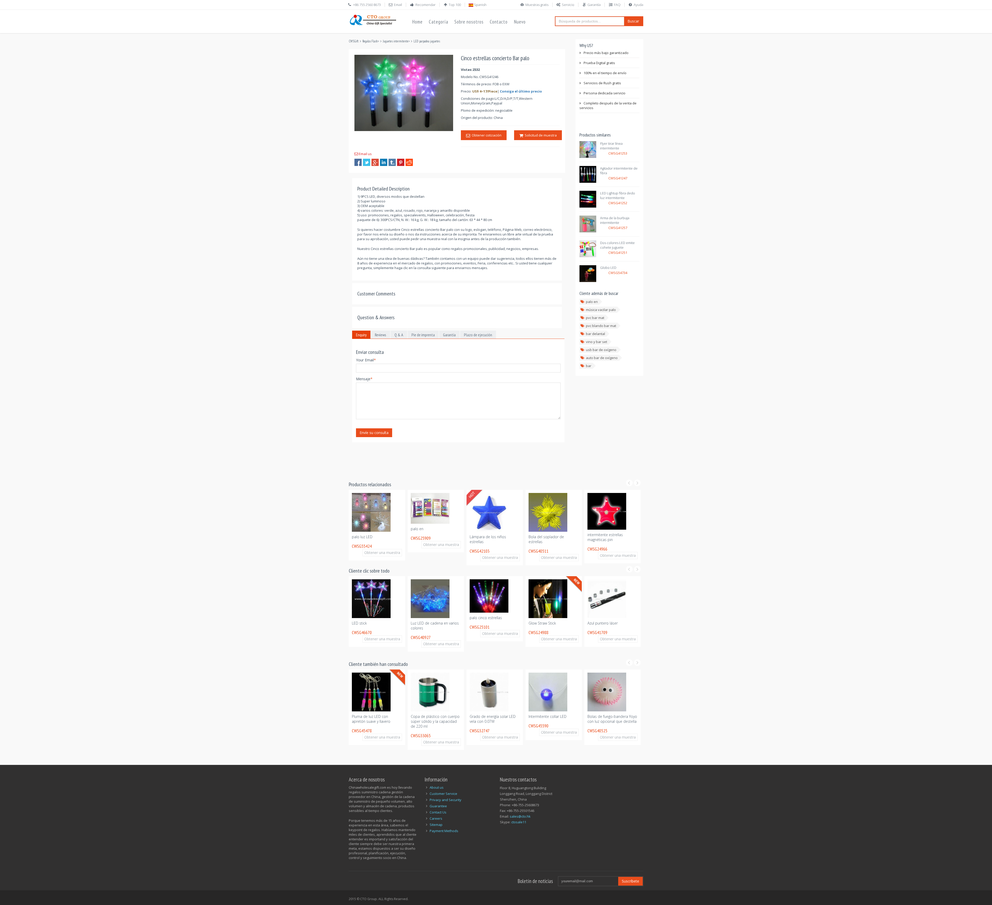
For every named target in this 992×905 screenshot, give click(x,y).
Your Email (366, 360)
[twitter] (366, 162)
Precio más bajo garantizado (606, 52)
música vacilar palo (601, 309)
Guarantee (438, 806)
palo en (592, 301)
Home (417, 22)
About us (437, 787)
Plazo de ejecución (478, 334)
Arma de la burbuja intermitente (614, 220)
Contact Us (438, 812)
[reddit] (409, 162)
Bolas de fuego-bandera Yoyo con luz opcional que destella (553, 719)
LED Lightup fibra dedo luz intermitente (617, 195)
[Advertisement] (443, 458)
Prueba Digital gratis (599, 62)
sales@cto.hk (520, 816)
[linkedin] (383, 162)
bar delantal (595, 333)
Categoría (438, 22)
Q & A (398, 334)
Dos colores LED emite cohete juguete (617, 245)
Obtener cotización (485, 135)
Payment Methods (444, 830)
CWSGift (354, 41)
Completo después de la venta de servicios (608, 105)
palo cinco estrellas (427, 617)
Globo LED (608, 267)
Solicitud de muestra (540, 135)
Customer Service (443, 793)
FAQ (617, 4)
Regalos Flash (370, 41)
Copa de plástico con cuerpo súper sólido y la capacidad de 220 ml (376, 721)
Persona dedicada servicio (604, 93)
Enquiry (361, 334)
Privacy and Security (445, 799)
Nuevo (520, 22)
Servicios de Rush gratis (602, 83)
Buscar (633, 21)
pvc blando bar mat (601, 325)
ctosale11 (518, 822)
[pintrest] (400, 162)
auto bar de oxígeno (602, 357)
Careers (436, 818)
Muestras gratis (536, 4)
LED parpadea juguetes (427, 41)
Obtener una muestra (382, 544)
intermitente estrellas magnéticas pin (546, 537)
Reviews (380, 334)
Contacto (499, 22)
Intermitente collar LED (489, 716)
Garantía (594, 4)
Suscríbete (630, 881)
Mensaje (364, 378)
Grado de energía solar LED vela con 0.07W (434, 719)
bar (588, 365)
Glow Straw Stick (483, 623)
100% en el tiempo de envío (605, 73)
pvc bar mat (595, 317)
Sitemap (436, 824)
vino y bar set (596, 341)
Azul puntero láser (544, 623)
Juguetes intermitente (395, 41)
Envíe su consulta (374, 432)
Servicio (568, 4)
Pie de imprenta (423, 334)
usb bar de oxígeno (601, 349)
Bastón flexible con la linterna (612, 623)
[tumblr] (392, 162)
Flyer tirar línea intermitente (611, 145)
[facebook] (358, 162)
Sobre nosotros (469, 22)
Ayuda (638, 4)
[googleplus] (375, 162)
